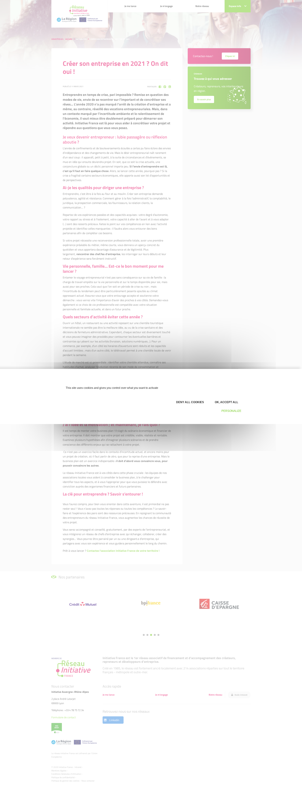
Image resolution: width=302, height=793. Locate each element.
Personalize (231, 410)
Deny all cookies (189, 402)
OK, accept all (226, 402)
